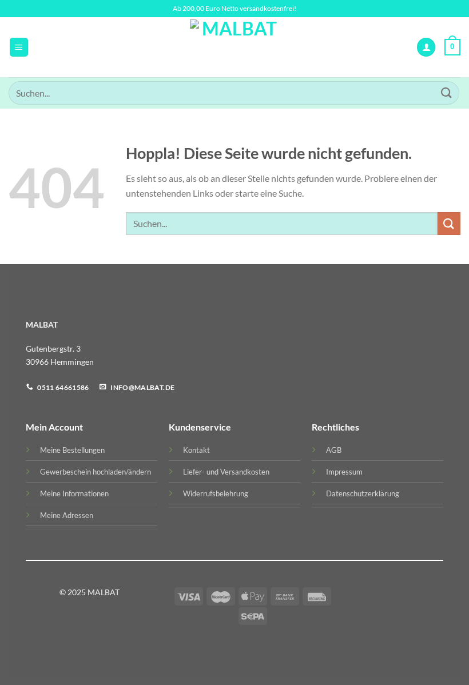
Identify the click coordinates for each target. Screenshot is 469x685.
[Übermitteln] (446, 93)
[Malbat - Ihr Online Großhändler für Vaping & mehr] (235, 47)
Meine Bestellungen (72, 450)
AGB (333, 450)
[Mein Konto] (426, 47)
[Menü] (19, 47)
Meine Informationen (74, 493)
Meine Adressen (66, 515)
